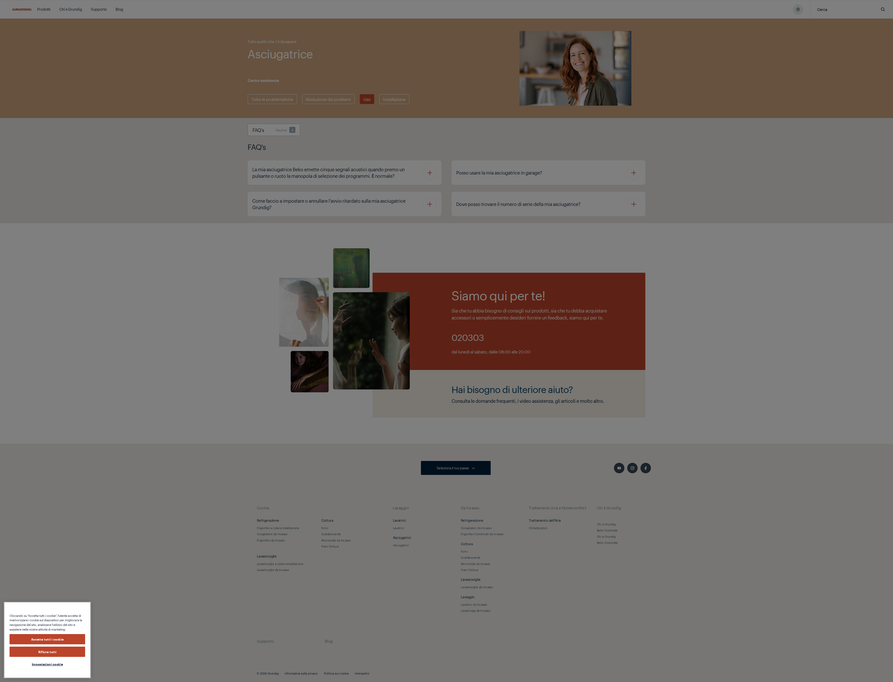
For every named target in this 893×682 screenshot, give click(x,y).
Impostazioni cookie (47, 664)
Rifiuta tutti (47, 652)
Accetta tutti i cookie (47, 639)
